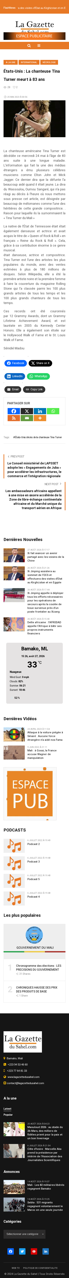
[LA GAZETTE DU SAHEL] (34, 27)
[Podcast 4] (14, 898)
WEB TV (16, 1268)
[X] (27, 411)
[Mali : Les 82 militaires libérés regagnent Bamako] (14, 1187)
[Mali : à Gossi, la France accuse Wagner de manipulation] (14, 752)
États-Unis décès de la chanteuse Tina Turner (38, 437)
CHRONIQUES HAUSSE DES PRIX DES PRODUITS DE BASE (36, 990)
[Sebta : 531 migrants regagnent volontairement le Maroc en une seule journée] (14, 1204)
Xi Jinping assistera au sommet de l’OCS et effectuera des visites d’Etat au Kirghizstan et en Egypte (44, 577)
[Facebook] (14, 411)
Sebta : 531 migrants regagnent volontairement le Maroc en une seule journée (45, 1206)
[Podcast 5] (14, 881)
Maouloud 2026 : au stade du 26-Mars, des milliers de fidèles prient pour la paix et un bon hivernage (45, 1132)
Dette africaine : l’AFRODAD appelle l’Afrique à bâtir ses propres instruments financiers (44, 628)
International (29, 62)
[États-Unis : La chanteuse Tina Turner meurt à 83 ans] (34, 119)
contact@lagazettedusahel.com (25, 1083)
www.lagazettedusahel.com (22, 1077)
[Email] (27, 418)
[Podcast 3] (14, 863)
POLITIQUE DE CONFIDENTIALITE (40, 1268)
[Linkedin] (40, 411)
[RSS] (14, 418)
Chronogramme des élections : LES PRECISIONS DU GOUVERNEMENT (38, 968)
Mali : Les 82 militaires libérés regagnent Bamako (45, 1187)
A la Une (10, 62)
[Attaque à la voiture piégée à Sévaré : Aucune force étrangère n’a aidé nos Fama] (14, 734)
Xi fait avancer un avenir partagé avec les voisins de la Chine (45, 557)
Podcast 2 (33, 844)
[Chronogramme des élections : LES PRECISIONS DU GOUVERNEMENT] (34, 941)
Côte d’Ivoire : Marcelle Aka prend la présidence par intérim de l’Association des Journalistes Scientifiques (44, 1154)
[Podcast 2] (14, 845)
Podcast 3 (33, 862)
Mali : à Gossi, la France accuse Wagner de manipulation (42, 754)
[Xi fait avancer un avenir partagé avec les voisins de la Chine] (14, 555)
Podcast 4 (33, 897)
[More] (40, 418)
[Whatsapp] (53, 411)
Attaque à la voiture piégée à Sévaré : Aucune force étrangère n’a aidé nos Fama (45, 736)
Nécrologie (49, 62)
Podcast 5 (33, 879)
